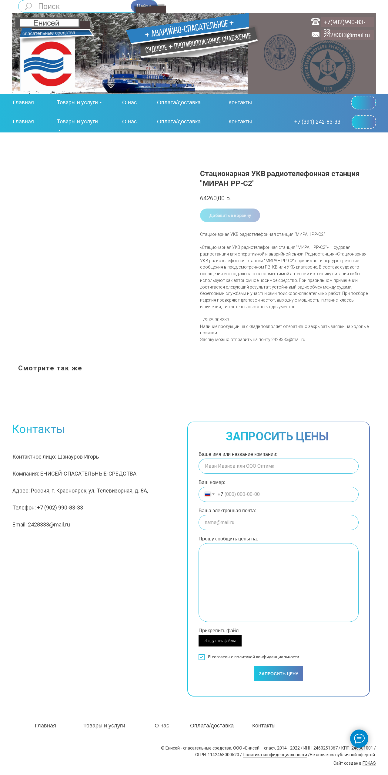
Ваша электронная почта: (227, 510)
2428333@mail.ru (346, 35)
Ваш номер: (212, 482)
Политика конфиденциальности (275, 754)
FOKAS (369, 763)
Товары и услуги (77, 102)
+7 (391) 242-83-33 (317, 122)
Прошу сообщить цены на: (228, 538)
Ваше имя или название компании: (238, 454)
